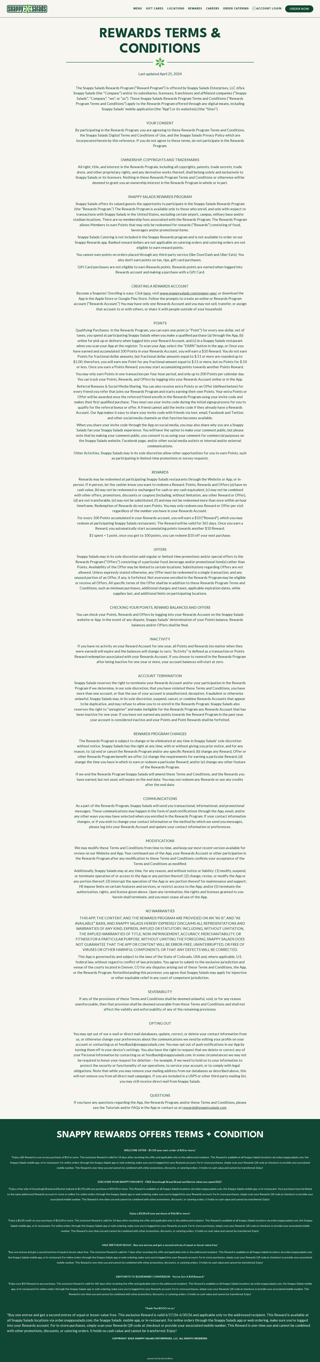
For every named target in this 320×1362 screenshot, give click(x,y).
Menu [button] (137, 8)
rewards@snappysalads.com (204, 1107)
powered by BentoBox (160, 1358)
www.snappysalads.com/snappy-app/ (188, 293)
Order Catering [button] (236, 8)
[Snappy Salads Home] (27, 8)
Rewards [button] (195, 8)
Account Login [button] (268, 8)
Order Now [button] (299, 8)
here (147, 293)
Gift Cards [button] (155, 8)
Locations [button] (175, 8)
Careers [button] (212, 8)
